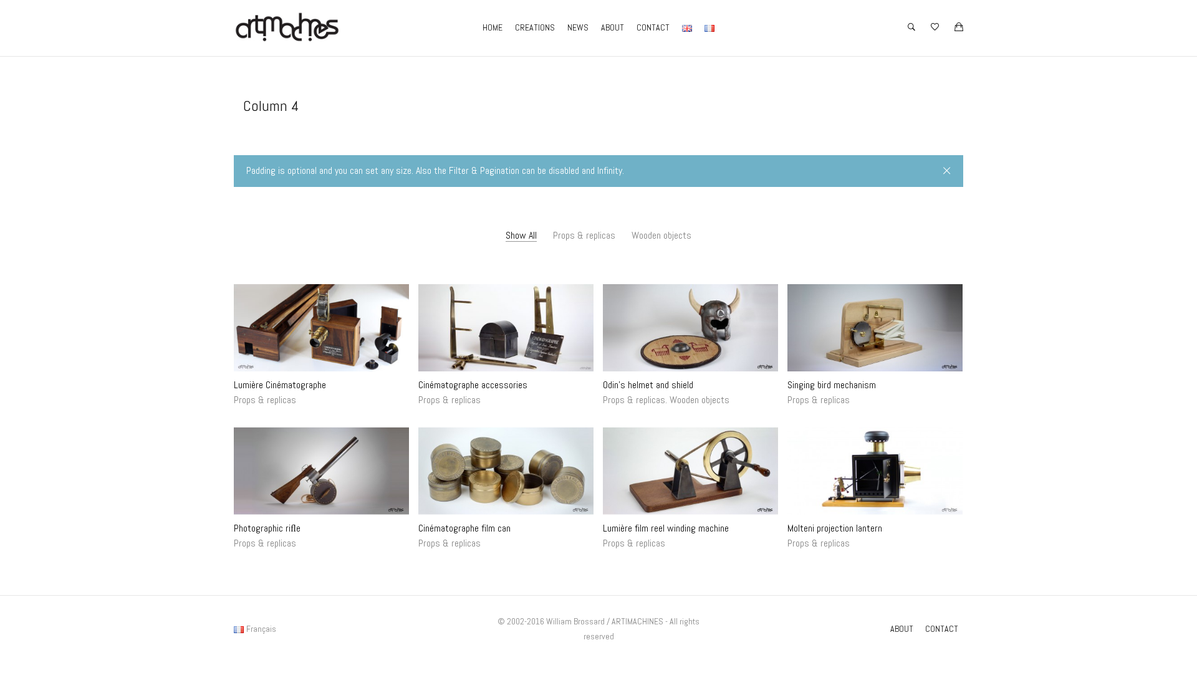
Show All (521, 235)
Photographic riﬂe (267, 528)
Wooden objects (661, 235)
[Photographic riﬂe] (321, 471)
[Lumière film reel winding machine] (690, 471)
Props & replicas (584, 235)
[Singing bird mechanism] (875, 328)
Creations (535, 27)
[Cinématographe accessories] (506, 328)
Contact (653, 27)
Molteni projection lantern (834, 528)
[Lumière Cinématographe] (321, 328)
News (578, 27)
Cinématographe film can (464, 528)
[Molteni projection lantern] (875, 471)
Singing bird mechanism (831, 384)
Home (492, 27)
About (612, 27)
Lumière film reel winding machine (666, 528)
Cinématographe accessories (472, 384)
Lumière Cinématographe (280, 384)
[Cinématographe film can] (506, 471)
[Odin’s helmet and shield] (690, 328)
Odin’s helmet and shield (648, 384)
